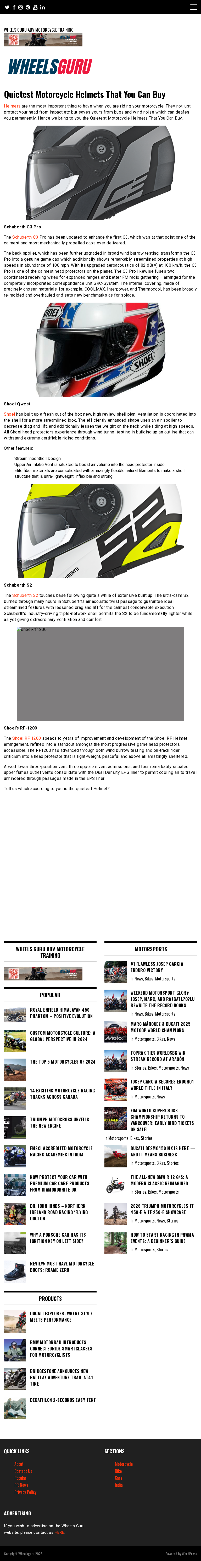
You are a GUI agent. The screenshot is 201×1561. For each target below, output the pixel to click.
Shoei (9, 414)
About (19, 1464)
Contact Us (23, 1471)
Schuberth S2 (25, 595)
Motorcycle (124, 1464)
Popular (20, 1478)
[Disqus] (100, 863)
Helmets (12, 106)
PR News (21, 1485)
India (119, 1485)
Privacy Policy (25, 1492)
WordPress (189, 1553)
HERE (59, 1532)
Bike (118, 1471)
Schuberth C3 (25, 237)
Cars (118, 1478)
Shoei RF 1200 (26, 738)
